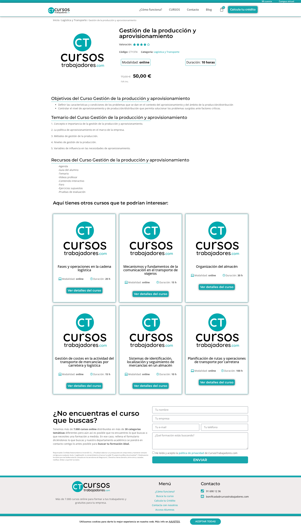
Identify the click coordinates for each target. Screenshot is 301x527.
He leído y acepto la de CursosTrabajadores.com (196, 453)
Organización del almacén (217, 266)
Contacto (193, 10)
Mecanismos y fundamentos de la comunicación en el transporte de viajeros (150, 270)
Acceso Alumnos (164, 509)
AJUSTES (174, 521)
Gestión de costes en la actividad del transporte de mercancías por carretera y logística (84, 362)
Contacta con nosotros (165, 505)
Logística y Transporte (74, 20)
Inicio (56, 20)
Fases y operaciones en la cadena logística (84, 268)
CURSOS (174, 10)
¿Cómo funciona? (150, 10)
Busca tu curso (164, 496)
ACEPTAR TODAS (205, 521)
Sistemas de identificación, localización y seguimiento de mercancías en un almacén (150, 362)
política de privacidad (191, 453)
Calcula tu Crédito (164, 500)
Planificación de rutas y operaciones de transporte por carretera (217, 360)
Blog (209, 10)
